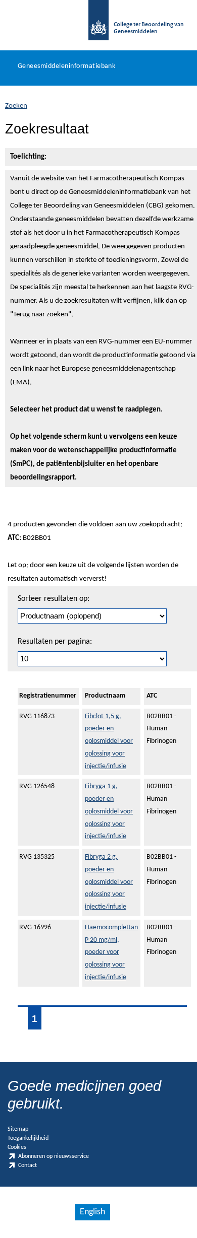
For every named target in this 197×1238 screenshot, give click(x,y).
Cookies (17, 1147)
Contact (27, 1166)
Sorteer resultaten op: (53, 599)
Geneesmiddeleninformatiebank (66, 66)
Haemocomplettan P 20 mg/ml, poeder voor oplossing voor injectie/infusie (111, 952)
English (92, 1212)
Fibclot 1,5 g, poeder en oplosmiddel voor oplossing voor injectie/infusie (109, 741)
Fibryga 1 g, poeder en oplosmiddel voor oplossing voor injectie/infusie (109, 811)
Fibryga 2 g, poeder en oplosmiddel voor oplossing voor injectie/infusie (109, 882)
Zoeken (16, 106)
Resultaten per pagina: (55, 642)
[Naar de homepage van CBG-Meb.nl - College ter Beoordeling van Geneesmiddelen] (98, 25)
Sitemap (18, 1129)
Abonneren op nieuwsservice (53, 1156)
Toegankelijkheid (28, 1138)
